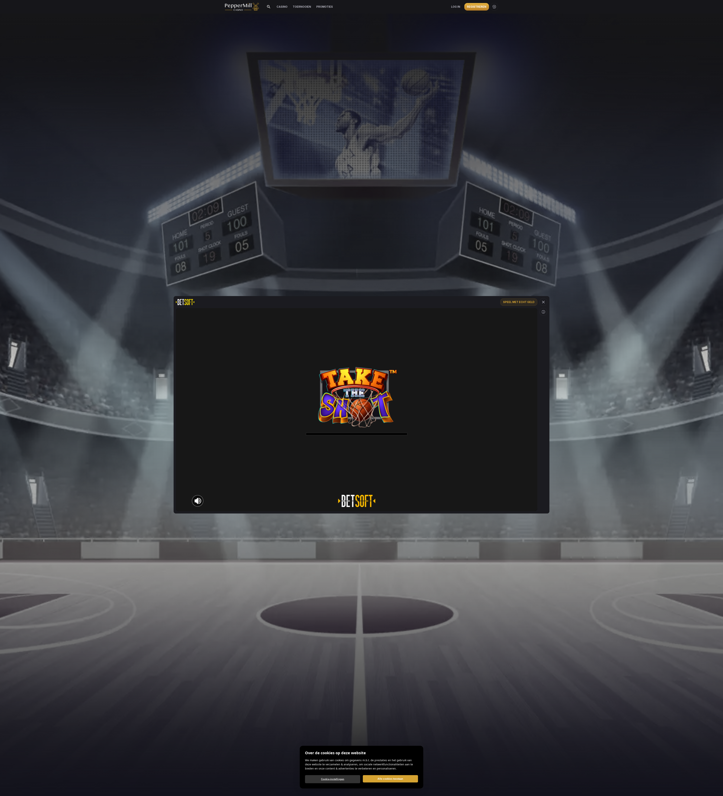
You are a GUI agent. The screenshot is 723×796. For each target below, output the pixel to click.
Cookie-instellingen (332, 779)
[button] (543, 302)
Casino (282, 6)
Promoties (324, 6)
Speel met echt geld (519, 302)
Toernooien (302, 6)
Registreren (476, 6)
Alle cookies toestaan (390, 778)
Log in (455, 6)
